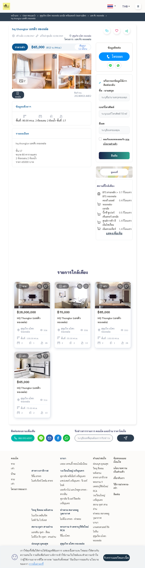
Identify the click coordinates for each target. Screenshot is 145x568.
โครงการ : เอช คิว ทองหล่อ (78, 39)
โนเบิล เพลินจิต (39, 515)
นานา (63, 458)
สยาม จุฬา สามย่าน (42, 526)
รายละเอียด (22, 133)
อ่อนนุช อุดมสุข (39, 543)
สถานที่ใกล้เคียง (105, 185)
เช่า (12, 468)
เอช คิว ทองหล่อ (97, 15)
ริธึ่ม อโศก (65, 535)
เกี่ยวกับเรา (119, 478)
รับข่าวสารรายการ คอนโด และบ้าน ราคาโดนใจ (100, 431)
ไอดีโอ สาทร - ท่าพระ (70, 518)
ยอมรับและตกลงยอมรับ (114, 139)
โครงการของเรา (19, 489)
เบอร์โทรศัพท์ (106, 107)
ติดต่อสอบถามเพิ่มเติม (23, 431)
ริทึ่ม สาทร (36, 476)
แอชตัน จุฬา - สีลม (40, 532)
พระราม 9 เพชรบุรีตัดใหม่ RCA (100, 486)
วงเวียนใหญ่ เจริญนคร (72, 470)
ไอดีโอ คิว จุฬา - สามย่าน (43, 536)
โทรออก (117, 56)
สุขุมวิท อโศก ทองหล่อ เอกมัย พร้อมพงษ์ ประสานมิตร (63, 15)
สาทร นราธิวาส (39, 470)
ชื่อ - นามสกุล (106, 90)
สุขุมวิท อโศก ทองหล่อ (72, 543)
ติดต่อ (117, 494)
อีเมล (102, 123)
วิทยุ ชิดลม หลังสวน (42, 509)
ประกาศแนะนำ (29, 15)
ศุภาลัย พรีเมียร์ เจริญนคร (72, 476)
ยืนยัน (114, 155)
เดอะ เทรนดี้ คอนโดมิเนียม (73, 463)
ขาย (13, 463)
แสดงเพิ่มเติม (114, 233)
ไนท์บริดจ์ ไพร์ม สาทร (42, 480)
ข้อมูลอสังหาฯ (23, 106)
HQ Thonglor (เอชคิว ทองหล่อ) (28, 320)
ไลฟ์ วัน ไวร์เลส (39, 519)
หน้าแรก (14, 15)
